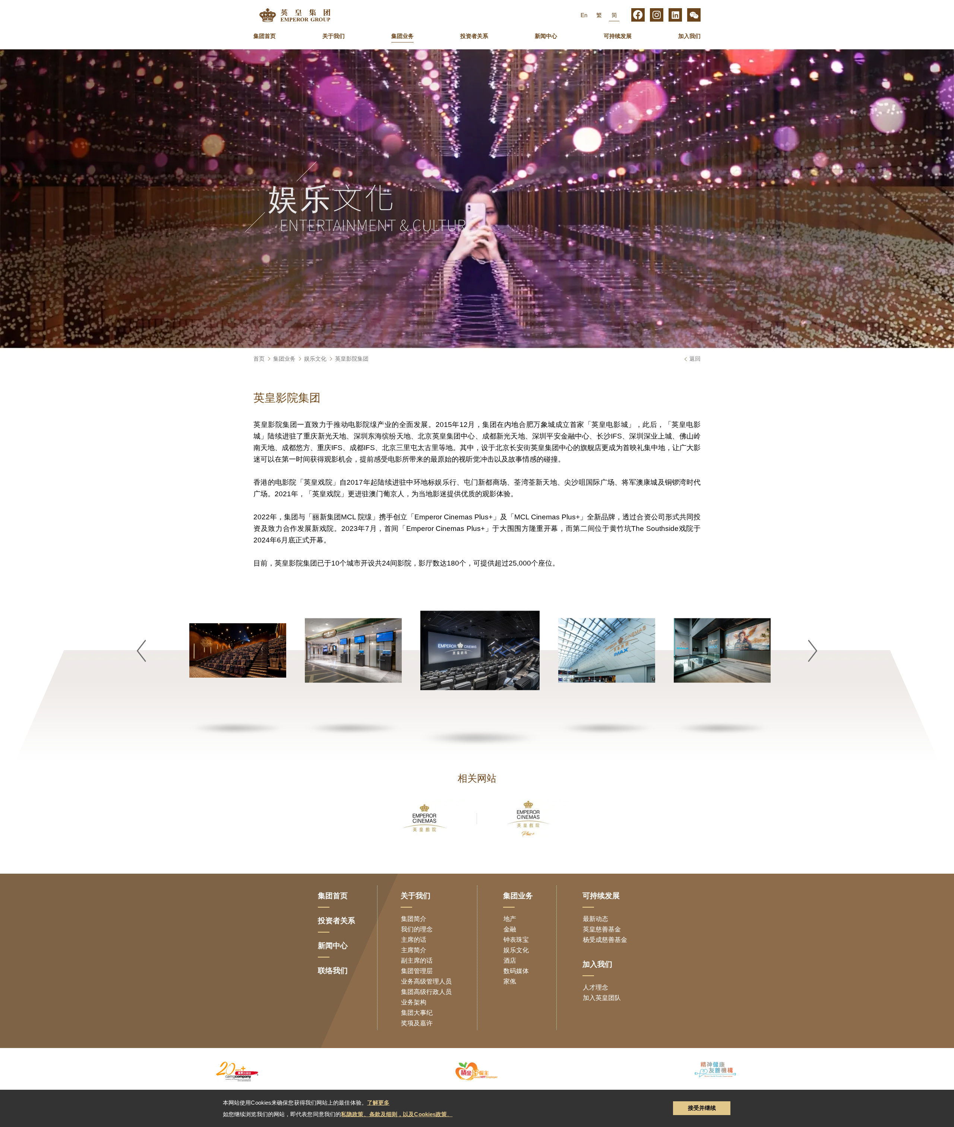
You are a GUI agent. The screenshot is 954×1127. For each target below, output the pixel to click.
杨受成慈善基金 (605, 939)
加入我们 (689, 36)
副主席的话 (417, 960)
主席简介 (413, 950)
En (584, 15)
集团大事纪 (417, 1012)
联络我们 (333, 970)
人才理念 (595, 987)
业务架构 (413, 1002)
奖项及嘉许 (417, 1023)
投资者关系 (474, 36)
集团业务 (402, 36)
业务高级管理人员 (426, 981)
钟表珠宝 (516, 939)
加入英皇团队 (602, 997)
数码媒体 (516, 971)
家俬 (509, 981)
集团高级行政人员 (426, 991)
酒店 (509, 960)
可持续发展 (618, 36)
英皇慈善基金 (602, 929)
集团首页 (264, 36)
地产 (509, 918)
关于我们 (333, 36)
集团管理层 (417, 971)
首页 (259, 358)
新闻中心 (546, 36)
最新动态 (595, 918)
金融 (509, 929)
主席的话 (413, 939)
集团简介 (413, 918)
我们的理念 (417, 929)
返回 (695, 358)
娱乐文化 (315, 358)
